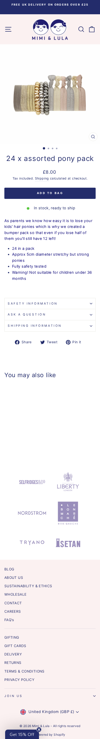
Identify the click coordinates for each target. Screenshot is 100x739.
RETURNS (13, 663)
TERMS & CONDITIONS (24, 671)
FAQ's (9, 620)
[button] (22, 734)
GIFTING (11, 637)
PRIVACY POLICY (19, 680)
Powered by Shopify (50, 734)
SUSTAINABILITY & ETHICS (28, 586)
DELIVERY (13, 654)
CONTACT (13, 603)
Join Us (13, 696)
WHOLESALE (15, 594)
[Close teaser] (39, 729)
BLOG (9, 569)
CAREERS (12, 611)
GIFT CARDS (15, 646)
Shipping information (35, 325)
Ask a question (27, 314)
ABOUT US (13, 578)
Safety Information (33, 303)
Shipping (42, 178)
